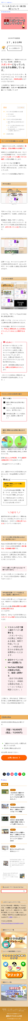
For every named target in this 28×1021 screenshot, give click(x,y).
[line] (23, 774)
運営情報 (4, 1009)
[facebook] (8, 774)
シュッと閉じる (21, 107)
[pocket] (12, 774)
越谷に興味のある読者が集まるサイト (16, 122)
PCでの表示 (11, 114)
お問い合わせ (13, 758)
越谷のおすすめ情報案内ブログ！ (14, 1013)
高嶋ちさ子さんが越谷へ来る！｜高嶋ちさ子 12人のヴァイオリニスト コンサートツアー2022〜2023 (17, 837)
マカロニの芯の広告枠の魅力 (14, 119)
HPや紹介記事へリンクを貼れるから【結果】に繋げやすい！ (16, 130)
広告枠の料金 (10, 134)
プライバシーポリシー (12, 1010)
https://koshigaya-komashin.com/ (12, 923)
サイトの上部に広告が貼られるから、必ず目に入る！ (16, 126)
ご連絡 (10, 917)
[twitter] (4, 774)
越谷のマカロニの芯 (14, 1016)
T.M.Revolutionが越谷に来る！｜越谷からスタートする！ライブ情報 (17, 809)
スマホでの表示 (11, 116)
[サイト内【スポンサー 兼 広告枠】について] (16, 774)
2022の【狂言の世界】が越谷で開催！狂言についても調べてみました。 (17, 822)
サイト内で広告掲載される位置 (15, 111)
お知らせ (5, 780)
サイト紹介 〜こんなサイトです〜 (15, 1009)
